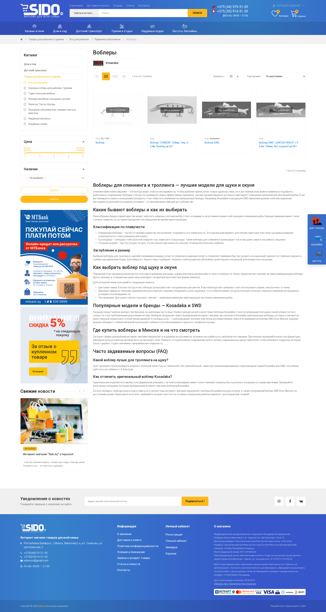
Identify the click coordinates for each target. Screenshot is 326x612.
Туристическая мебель (41, 93)
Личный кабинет (288, 5)
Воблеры (131, 39)
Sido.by (42, 606)
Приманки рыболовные (108, 39)
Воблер (100, 142)
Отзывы (117, 5)
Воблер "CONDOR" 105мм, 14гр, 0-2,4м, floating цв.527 (169, 144)
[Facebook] (290, 501)
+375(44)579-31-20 (36, 553)
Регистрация (174, 534)
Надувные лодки (37, 124)
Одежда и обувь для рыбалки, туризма (50, 88)
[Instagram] (279, 501)
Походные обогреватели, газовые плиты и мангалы (52, 111)
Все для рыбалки (79, 39)
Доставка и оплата (98, 5)
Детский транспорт (35, 70)
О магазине (76, 5)
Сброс (54, 190)
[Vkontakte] (301, 501)
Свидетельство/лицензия (242, 583)
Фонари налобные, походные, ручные (49, 99)
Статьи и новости (128, 564)
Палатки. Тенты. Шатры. (42, 104)
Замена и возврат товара (133, 558)
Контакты (144, 5)
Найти (54, 199)
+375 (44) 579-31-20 (232, 7)
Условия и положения (131, 552)
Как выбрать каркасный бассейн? (45, 454)
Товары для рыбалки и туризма (46, 39)
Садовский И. (292, 606)
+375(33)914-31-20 (36, 556)
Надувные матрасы (39, 118)
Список (124, 76)
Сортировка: (254, 76)
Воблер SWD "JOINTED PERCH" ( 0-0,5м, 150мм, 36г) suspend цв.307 (279, 144)
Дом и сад (30, 64)
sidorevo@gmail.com (36, 560)
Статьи (130, 5)
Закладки (171, 547)
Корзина (171, 553)
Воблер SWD (212, 142)
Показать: (218, 76)
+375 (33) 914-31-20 (232, 11)
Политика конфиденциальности (137, 546)
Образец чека (221, 583)
